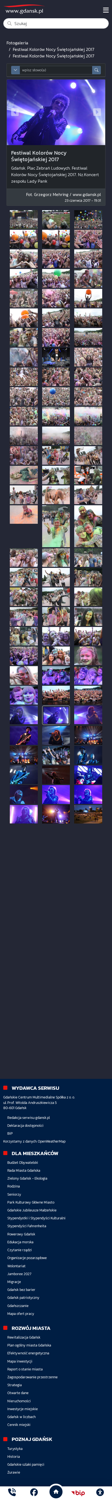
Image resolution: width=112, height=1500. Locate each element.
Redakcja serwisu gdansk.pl (28, 1117)
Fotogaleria (17, 42)
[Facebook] (34, 1493)
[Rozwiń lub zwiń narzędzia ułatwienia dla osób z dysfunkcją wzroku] (100, 1493)
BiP (10, 1133)
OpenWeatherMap (52, 1141)
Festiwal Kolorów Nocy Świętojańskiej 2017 (53, 49)
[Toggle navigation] (106, 10)
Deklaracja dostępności (25, 1125)
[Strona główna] (12, 1493)
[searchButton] (96, 70)
